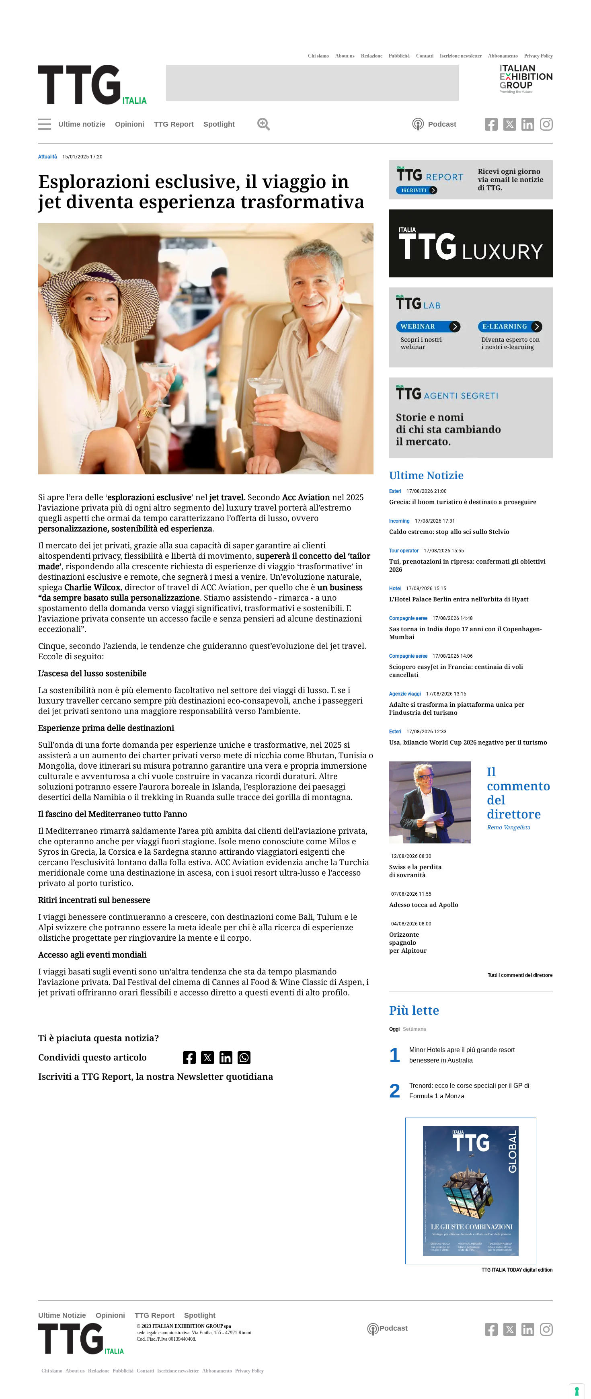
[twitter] (508, 123)
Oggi (394, 1029)
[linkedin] (527, 123)
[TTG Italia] (92, 84)
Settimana (414, 1029)
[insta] (544, 123)
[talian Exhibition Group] (526, 78)
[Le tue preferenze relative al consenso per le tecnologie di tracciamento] (577, 1391)
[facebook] (490, 123)
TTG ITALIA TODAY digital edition (517, 1270)
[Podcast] (418, 123)
